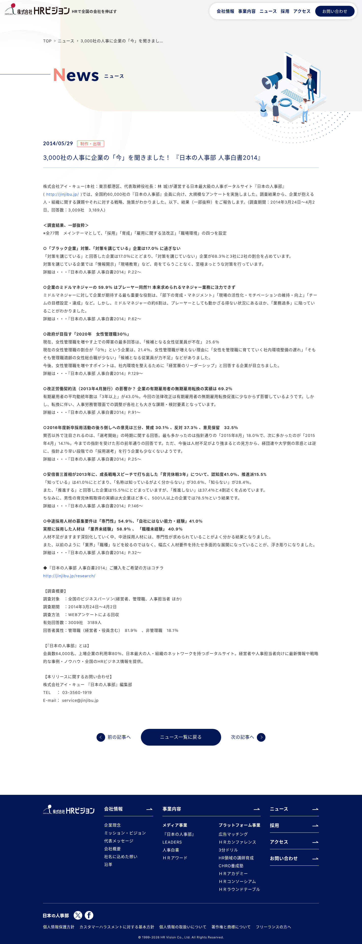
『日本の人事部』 (179, 834)
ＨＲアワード (175, 857)
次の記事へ (242, 737)
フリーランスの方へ (273, 927)
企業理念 (112, 825)
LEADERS (172, 842)
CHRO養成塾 (231, 865)
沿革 (108, 864)
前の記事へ (119, 737)
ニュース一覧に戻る (181, 737)
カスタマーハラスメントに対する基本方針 (117, 927)
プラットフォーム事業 (240, 825)
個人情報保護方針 (59, 927)
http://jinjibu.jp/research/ (69, 575)
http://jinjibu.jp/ (62, 194)
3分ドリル (228, 850)
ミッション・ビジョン (125, 833)
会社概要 (112, 848)
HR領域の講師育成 (236, 857)
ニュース (268, 11)
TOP (47, 40)
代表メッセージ (118, 840)
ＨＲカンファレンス (237, 842)
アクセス (302, 11)
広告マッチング (233, 834)
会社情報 (225, 11)
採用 (285, 11)
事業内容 (247, 11)
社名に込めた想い (121, 856)
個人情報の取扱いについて (183, 927)
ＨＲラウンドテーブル (239, 889)
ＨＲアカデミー (233, 873)
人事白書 (171, 850)
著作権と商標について (231, 927)
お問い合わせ (334, 11)
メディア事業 (175, 825)
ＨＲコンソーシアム (237, 881)
